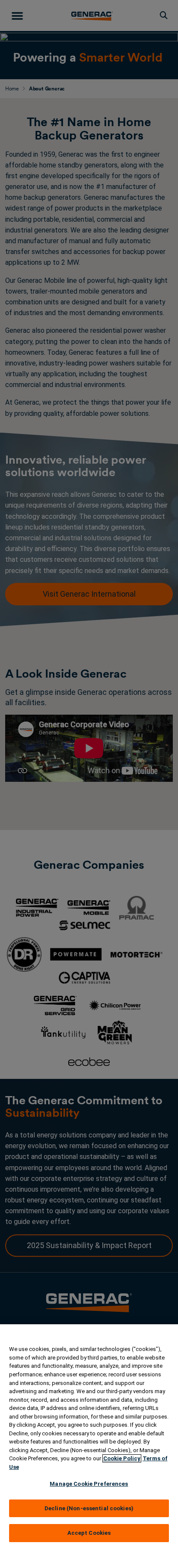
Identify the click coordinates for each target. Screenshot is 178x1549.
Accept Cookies (89, 1533)
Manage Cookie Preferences (89, 1484)
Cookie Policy (121, 1458)
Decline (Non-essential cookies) (89, 1508)
